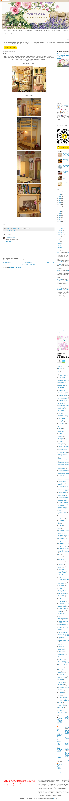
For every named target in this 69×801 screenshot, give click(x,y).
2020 (59, 202)
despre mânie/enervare (63, 470)
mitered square (61, 577)
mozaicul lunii (61, 586)
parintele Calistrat (62, 601)
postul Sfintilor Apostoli (63, 627)
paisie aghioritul (61, 596)
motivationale (61, 585)
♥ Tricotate (20, 30)
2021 (59, 200)
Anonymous (59, 279)
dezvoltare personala (62, 500)
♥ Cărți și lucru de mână (28, 30)
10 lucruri (60, 368)
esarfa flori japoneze (62, 507)
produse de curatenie (62, 632)
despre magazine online (63, 467)
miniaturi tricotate (62, 575)
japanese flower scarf (62, 535)
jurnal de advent (61, 541)
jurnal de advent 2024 (63, 546)
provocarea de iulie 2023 (63, 635)
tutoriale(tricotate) (62, 699)
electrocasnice (61, 505)
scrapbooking (61, 667)
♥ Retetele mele (65, 30)
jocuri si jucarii (61, 536)
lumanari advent (61, 561)
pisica (59, 614)
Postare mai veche (50, 262)
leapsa (59, 554)
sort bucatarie (61, 684)
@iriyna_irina (65, 105)
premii (59, 629)
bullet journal (61, 403)
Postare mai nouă (7, 262)
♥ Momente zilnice (46, 30)
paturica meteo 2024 (62, 608)
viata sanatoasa (61, 708)
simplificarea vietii (62, 676)
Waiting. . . (59, 759)
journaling (60, 540)
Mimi (7, 237)
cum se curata (61, 431)
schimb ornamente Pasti (63, 662)
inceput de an (61, 531)
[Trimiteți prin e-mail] (24, 228)
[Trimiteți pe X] (26, 228)
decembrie (60, 228)
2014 (59, 213)
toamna (59, 694)
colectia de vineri (61, 418)
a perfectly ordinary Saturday (59, 767)
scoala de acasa (61, 664)
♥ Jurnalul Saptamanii (38, 30)
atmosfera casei (61, 383)
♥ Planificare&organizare (56, 30)
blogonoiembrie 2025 (62, 400)
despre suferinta (61, 495)
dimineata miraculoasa (63, 502)
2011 (59, 219)
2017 (59, 208)
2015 (59, 211)
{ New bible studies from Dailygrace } (59, 722)
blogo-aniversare (61, 390)
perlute (59, 611)
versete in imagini (62, 705)
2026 (59, 191)
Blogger (54, 798)
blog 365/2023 (61, 387)
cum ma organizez (62, 430)
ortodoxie (60, 591)
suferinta (60, 689)
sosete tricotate (61, 685)
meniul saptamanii (62, 571)
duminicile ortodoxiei (62, 503)
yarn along (60, 710)
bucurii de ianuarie (62, 402)
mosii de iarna (61, 583)
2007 (59, 226)
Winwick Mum (59, 742)
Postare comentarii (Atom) (15, 267)
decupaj (60, 441)
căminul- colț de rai (62, 410)
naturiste (60, 588)
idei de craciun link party (63, 530)
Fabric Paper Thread (58, 729)
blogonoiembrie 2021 (62, 395)
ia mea (59, 527)
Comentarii (7, 36)
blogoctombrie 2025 (62, 392)
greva (59, 523)
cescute (60, 413)
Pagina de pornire (28, 262)
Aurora (58, 270)
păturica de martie (62, 610)
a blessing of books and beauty (59, 751)
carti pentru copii (61, 406)
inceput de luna (61, 533)
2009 (59, 223)
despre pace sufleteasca (63, 479)
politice (59, 619)
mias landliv (60, 574)
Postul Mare (60, 625)
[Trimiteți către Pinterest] (28, 228)
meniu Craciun (61, 569)
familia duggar (61, 508)
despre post (60, 484)
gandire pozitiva (61, 518)
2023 (59, 196)
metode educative (62, 572)
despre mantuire (61, 468)
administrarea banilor (62, 379)
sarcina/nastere (61, 657)
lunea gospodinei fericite (63, 562)
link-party (60, 556)
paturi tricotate (61, 605)
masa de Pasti (61, 566)
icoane (59, 528)
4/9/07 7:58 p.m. (11, 237)
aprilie (59, 243)
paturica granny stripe (63, 606)
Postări (6, 33)
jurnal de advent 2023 (63, 545)
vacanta (60, 702)
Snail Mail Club (61, 682)
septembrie (60, 234)
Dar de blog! (65, 182)
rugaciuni (60, 652)
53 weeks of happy (62, 375)
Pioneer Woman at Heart (59, 758)
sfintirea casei (61, 672)
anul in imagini (61, 382)
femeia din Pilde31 (62, 512)
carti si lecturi (61, 408)
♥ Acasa (4, 30)
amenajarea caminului (11, 230)
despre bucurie (61, 444)
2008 (59, 225)
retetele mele (61, 651)
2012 (59, 217)
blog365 (60, 388)
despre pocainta (61, 483)
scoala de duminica (62, 666)
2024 (59, 194)
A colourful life (59, 765)
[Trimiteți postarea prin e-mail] (22, 228)
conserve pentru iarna (63, 420)
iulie (59, 238)
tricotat (59, 695)
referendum (60, 648)
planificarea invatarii (62, 618)
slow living (60, 679)
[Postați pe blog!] (25, 228)
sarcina (59, 656)
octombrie (60, 232)
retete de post (61, 649)
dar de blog (60, 436)
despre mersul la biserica (63, 472)
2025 (59, 192)
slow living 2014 (61, 680)
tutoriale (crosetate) (62, 697)
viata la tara (60, 707)
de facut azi (60, 438)
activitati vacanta (61, 377)
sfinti (59, 671)
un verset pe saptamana (63, 700)
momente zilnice (61, 582)
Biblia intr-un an (61, 385)
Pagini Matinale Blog (62, 593)
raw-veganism (61, 646)
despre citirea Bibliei (62, 449)
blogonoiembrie (61, 393)
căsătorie (60, 411)
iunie (59, 239)
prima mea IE (61, 630)
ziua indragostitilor (62, 712)
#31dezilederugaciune (63, 366)
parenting (60, 600)
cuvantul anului (61, 434)
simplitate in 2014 (62, 677)
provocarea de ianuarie (63, 634)
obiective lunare (61, 590)
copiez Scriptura (61, 423)
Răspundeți (8, 241)
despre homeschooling (63, 454)
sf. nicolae (60, 669)
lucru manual (61, 559)
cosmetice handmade (62, 425)
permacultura (61, 613)
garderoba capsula (62, 520)
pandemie (60, 598)
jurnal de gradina (61, 550)
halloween (60, 525)
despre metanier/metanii (63, 473)
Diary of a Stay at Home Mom (59, 719)
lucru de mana (61, 557)
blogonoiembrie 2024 (62, 398)
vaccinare (60, 703)
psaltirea (60, 644)
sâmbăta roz (61, 659)
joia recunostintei (61, 538)
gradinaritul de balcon (62, 522)
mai (59, 241)
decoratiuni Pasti (61, 439)
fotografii (60, 517)
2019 (59, 204)
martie (59, 245)
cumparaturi (60, 433)
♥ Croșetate (15, 30)
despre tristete (61, 499)
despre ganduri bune (62, 452)
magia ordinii (61, 564)
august (59, 236)
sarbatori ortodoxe (62, 654)
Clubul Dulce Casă (62, 416)
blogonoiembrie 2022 (62, 397)
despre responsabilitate (63, 490)
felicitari (60, 510)
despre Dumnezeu (62, 450)
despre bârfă (61, 443)
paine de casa (61, 595)
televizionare (61, 690)
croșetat (60, 428)
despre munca (61, 475)
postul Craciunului (62, 624)
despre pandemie (62, 481)
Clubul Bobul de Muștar (63, 415)
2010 (59, 221)
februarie (60, 247)
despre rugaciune (62, 492)
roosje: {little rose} (59, 749)
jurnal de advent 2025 (63, 548)
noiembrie (60, 230)
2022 (59, 198)
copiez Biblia (61, 421)
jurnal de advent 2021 (63, 543)
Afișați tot (61, 772)
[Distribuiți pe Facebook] (27, 228)
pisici (59, 616)
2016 (59, 209)
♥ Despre (9, 30)
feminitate (60, 513)
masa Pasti (60, 567)
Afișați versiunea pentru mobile (28, 264)
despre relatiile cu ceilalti (63, 489)
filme (59, 515)
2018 (59, 206)
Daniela (58, 252)
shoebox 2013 (61, 674)
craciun (59, 426)
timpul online (61, 692)
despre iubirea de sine (63, 462)
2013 (59, 215)
